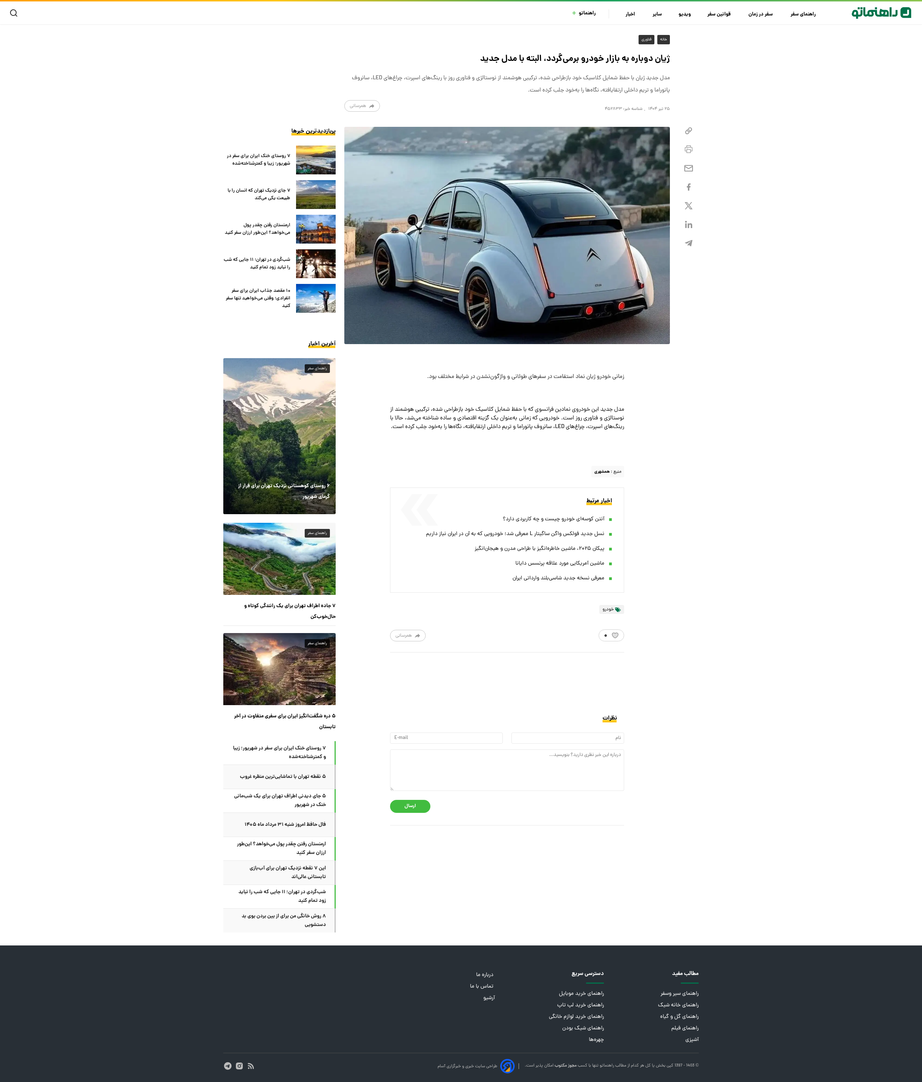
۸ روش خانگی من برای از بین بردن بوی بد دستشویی (284, 920)
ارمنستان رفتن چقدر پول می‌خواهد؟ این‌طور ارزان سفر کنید (257, 229)
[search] (15, 13)
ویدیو (685, 14)
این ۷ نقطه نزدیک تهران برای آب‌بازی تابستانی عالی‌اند (288, 872)
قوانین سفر (719, 14)
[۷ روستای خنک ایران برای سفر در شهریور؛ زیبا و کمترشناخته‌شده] (316, 160)
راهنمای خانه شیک (678, 1005)
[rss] (250, 1065)
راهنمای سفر (804, 14)
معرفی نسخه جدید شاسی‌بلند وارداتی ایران (558, 578)
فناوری (646, 40)
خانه (663, 40)
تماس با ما (482, 987)
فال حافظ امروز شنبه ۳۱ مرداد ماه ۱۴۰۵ (285, 825)
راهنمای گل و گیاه (679, 1017)
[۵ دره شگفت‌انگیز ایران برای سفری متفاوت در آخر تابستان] (279, 669)
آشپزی (692, 1040)
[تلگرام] (688, 243)
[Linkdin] (688, 224)
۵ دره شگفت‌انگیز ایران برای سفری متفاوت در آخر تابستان (285, 721)
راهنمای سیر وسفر (680, 994)
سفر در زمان (761, 14)
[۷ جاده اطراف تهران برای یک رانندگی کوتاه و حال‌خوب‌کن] (279, 559)
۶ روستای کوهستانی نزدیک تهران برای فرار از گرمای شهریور (284, 491)
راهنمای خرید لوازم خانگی (576, 1017)
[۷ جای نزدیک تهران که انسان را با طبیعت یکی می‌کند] (316, 194)
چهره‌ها (596, 1040)
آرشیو (489, 998)
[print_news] (688, 149)
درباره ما (485, 975)
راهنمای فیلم (685, 1028)
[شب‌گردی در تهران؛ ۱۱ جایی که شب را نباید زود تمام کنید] (316, 263)
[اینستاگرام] (239, 1066)
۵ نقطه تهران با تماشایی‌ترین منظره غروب (283, 777)
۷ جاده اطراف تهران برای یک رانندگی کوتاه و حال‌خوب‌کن (290, 611)
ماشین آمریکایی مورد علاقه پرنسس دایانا (559, 564)
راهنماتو (587, 13)
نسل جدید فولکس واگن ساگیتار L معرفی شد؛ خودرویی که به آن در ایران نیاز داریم (515, 534)
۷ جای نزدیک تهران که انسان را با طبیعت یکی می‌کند (259, 194)
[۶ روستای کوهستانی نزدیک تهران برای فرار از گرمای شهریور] (279, 436)
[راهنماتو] (881, 13)
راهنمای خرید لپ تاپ (580, 1005)
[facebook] (688, 187)
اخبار (631, 14)
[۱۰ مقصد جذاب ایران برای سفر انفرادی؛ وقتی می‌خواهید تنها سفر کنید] (316, 298)
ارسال (410, 806)
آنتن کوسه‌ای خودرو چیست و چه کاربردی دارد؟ (553, 519)
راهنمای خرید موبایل (581, 994)
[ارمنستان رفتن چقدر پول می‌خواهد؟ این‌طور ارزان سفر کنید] (316, 229)
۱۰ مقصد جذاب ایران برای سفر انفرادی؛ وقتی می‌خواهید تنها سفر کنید (258, 298)
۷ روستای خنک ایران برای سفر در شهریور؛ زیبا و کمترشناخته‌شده (258, 160)
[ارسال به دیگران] (688, 168)
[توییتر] (688, 205)
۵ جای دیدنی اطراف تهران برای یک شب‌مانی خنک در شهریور (280, 800)
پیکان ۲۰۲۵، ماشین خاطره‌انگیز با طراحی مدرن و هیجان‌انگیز (539, 549)
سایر (657, 14)
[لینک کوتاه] (689, 131)
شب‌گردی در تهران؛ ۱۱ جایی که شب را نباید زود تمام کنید (257, 263)
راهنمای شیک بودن (583, 1028)
